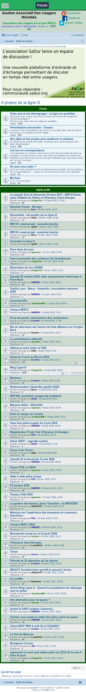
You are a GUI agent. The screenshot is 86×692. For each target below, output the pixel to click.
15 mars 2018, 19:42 (53, 497)
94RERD (35, 282)
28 (76, 373)
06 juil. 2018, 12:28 (51, 380)
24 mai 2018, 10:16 (47, 435)
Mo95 (34, 398)
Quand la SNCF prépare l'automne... (32, 608)
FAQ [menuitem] (25, 35)
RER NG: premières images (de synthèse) (35, 395)
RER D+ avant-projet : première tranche (34, 232)
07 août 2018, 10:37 (51, 332)
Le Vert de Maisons (22, 634)
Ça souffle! (16, 578)
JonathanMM (38, 303)
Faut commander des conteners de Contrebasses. (40, 258)
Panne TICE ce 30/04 (22, 467)
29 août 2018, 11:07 (51, 312)
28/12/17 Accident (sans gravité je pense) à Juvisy (40, 569)
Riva (33, 235)
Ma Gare (15, 178)
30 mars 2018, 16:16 (52, 488)
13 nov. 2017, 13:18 (54, 637)
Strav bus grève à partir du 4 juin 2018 (33, 423)
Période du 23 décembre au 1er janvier (34, 560)
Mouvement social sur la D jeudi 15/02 (33, 533)
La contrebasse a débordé (26, 338)
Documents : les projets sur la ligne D (33, 214)
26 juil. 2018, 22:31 (52, 341)
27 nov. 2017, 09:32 (51, 602)
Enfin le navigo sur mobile (26, 414)
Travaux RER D (19, 309)
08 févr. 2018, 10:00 (54, 545)
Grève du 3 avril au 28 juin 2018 (29, 357)
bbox (34, 389)
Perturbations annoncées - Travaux (31, 127)
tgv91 (34, 227)
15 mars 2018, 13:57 (54, 506)
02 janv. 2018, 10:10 (51, 563)
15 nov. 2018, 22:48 (52, 252)
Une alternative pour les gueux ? (30, 599)
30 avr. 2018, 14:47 (47, 479)
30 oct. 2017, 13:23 (46, 646)
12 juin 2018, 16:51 (48, 398)
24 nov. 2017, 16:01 (51, 611)
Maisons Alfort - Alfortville (26, 404)
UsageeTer (36, 200)
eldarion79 (36, 572)
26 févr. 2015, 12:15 (47, 209)
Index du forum (24, 41)
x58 (33, 646)
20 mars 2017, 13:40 (55, 200)
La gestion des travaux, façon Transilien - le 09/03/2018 (44, 503)
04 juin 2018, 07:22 (56, 417)
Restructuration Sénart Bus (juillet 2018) (34, 386)
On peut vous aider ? (23, 166)
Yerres (14, 551)
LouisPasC (37, 545)
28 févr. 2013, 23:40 (48, 217)
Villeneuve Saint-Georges (25, 542)
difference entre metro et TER (28, 348)
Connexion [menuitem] (79, 35)
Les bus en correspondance (27, 150)
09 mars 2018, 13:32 (52, 527)
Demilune (36, 581)
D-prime (35, 320)
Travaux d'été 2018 (21, 494)
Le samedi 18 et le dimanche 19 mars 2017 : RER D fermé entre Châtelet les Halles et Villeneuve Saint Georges (45, 196)
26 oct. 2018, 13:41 (54, 270)
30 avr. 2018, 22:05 (52, 470)
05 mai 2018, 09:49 (51, 462)
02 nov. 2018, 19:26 (54, 261)
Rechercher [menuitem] (82, 41)
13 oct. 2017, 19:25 (54, 658)
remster (35, 536)
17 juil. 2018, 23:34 (51, 360)
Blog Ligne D (18, 367)
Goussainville (18, 300)
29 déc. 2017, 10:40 (54, 572)
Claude (35, 629)
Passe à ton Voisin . (22, 450)
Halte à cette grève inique (25, 476)
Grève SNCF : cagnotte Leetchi (29, 441)
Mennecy (15, 377)
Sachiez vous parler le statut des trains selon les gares (44, 617)
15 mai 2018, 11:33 (48, 444)
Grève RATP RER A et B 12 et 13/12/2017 (34, 626)
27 (72, 373)
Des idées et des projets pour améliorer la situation (41, 138)
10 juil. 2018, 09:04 (54, 370)
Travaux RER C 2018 (22, 524)
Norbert (35, 332)
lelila (33, 351)
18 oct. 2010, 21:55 (48, 244)
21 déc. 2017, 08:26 (53, 581)
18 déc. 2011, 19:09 (48, 227)
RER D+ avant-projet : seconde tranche (34, 224)
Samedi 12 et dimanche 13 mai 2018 (32, 459)
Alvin (34, 217)
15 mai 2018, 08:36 (47, 453)
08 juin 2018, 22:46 (52, 407)
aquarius (35, 252)
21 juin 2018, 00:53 (48, 389)
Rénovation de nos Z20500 (26, 267)
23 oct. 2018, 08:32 (51, 282)
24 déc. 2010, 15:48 (47, 235)
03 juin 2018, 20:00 (51, 426)
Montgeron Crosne (21, 643)
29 (79, 373)
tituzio (34, 554)
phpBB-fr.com (48, 690)
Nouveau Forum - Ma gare (26, 206)
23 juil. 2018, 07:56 (47, 351)
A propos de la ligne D (20, 102)
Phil (33, 435)
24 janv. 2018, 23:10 (50, 554)
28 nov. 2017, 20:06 (56, 593)
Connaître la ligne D (22, 241)
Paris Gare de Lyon (22, 249)
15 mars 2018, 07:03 (48, 518)
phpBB (34, 688)
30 (83, 373)
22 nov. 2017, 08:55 (51, 620)
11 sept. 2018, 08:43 (57, 303)
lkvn (33, 209)
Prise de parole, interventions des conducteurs (39, 317)
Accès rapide (12, 35)
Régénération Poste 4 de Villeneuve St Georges (39, 432)
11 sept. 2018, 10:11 (52, 294)
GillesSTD (36, 506)
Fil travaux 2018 (19, 485)
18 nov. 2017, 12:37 (50, 629)
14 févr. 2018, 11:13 (51, 536)
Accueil (9, 41)
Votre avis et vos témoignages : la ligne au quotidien (42, 113)
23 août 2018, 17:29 (51, 320)
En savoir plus (59, 46)
